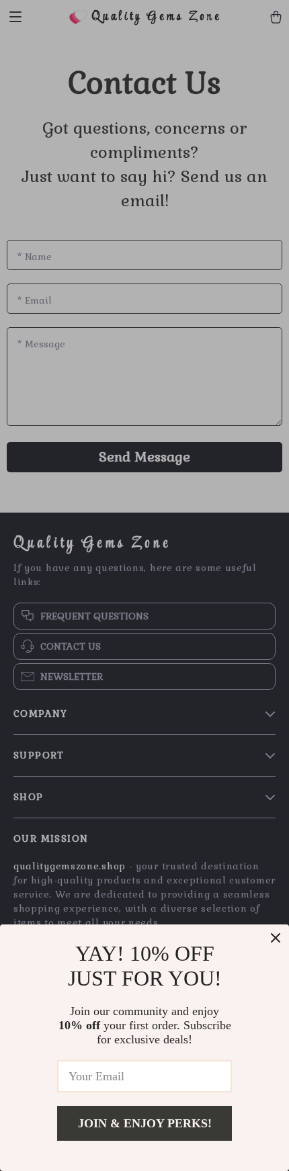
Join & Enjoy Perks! (145, 1123)
